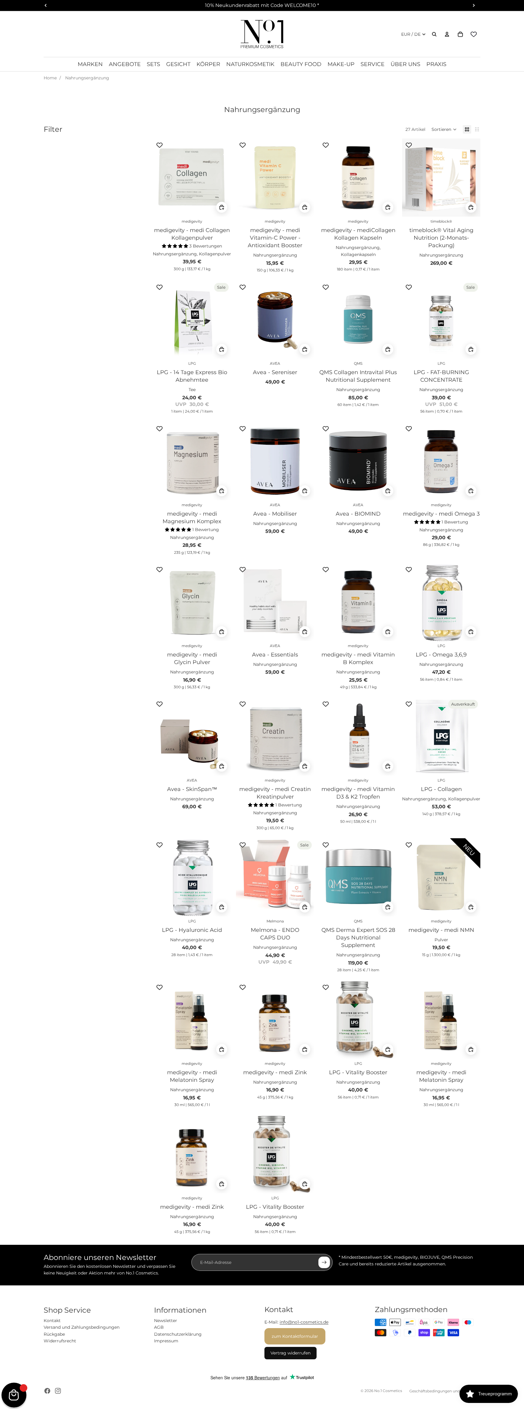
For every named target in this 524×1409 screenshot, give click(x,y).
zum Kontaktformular (295, 1336)
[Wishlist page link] (474, 34)
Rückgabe (54, 1334)
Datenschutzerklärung (178, 1334)
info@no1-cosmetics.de (304, 1322)
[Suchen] (434, 34)
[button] (444, 129)
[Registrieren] (324, 1262)
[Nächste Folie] (222, 177)
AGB (159, 1327)
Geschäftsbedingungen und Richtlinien (444, 1391)
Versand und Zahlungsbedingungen (81, 1327)
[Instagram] (58, 1390)
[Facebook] (47, 1390)
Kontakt (52, 1320)
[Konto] (447, 34)
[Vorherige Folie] (162, 177)
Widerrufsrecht (60, 1341)
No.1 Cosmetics (388, 1390)
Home (50, 78)
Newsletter (165, 1320)
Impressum (166, 1341)
